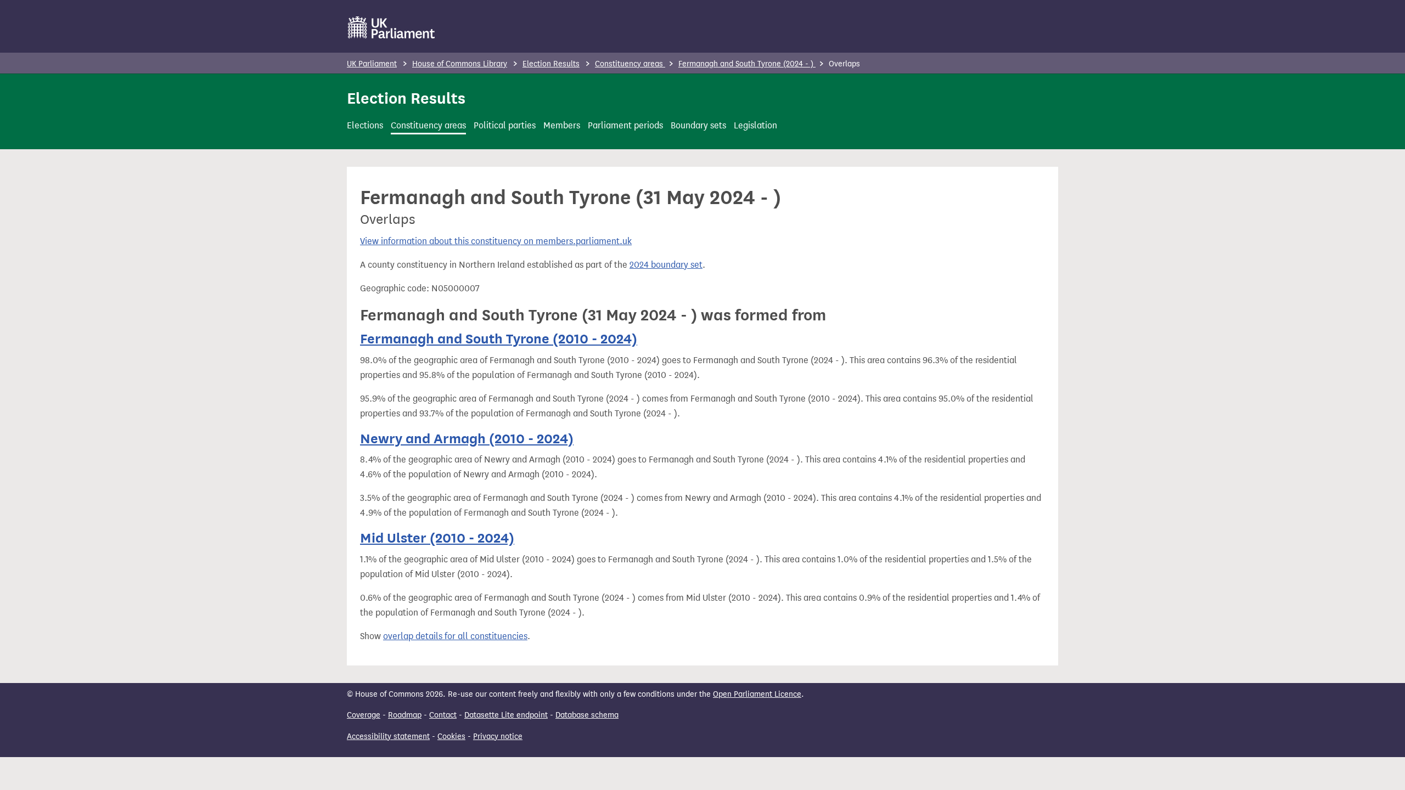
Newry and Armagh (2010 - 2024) (467, 438)
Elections (365, 125)
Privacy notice (497, 736)
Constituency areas (630, 64)
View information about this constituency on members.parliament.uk (496, 241)
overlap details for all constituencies (455, 636)
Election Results (551, 64)
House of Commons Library (459, 64)
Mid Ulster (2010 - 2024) (437, 537)
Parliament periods (625, 125)
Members (561, 125)
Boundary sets (698, 125)
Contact (443, 715)
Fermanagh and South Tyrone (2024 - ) (747, 64)
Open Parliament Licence (757, 694)
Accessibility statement (388, 736)
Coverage (363, 715)
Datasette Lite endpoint (506, 715)
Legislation (755, 125)
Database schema (587, 715)
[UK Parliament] (391, 27)
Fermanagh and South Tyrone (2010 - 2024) (498, 338)
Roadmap (405, 715)
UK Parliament (372, 64)
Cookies (451, 736)
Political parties (505, 125)
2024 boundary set (666, 264)
